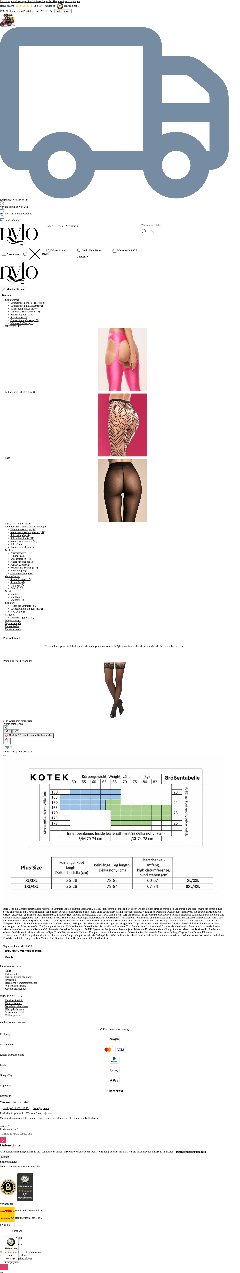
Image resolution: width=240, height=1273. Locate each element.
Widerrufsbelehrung (15, 985)
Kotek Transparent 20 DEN (17, 751)
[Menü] (16, 1238)
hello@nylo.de (12, 1262)
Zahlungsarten (12, 1015)
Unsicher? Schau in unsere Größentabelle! (30, 735)
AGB (8, 971)
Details (9, 957)
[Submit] (3, 1140)
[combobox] (184, 225)
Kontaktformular (13, 1003)
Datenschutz (11, 974)
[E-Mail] (2, 1262)
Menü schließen (15, 289)
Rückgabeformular (14, 1009)
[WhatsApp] (2, 1259)
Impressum (10, 979)
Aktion (4, 1126)
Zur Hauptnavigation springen (64, 1)
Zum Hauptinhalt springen (14, 1)
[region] (114, 809)
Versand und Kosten (15, 1012)
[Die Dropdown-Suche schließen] (152, 231)
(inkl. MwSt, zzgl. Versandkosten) (23, 950)
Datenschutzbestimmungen (191, 1151)
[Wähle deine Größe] (7, 741)
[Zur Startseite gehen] (19, 234)
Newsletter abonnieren (16, 1006)
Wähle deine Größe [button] (13, 723)
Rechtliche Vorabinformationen (21, 982)
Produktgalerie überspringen (17, 660)
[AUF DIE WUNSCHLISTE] (9, 747)
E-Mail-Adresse (9, 1129)
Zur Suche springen (38, 1)
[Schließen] (5, 727)
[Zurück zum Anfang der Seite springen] (4, 1267)
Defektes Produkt (14, 1000)
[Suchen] (144, 231)
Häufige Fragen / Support (18, 977)
